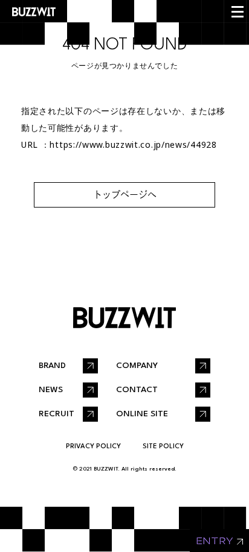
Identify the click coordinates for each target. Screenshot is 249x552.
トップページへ (125, 194)
